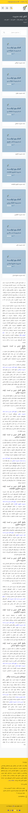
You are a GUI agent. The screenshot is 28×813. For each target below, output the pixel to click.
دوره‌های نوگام (20, 20)
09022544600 (22, 2)
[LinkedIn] (8, 810)
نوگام (13, 806)
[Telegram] (12, 810)
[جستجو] (4, 32)
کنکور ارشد (13, 20)
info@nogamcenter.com (12, 2)
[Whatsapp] (10, 810)
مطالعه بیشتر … (10, 780)
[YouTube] (19, 810)
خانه (26, 20)
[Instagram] (17, 810)
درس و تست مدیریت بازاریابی (16, 702)
